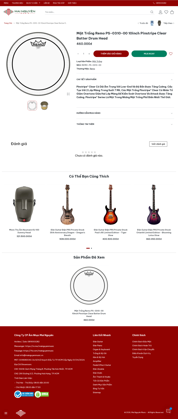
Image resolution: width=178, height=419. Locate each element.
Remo (92, 68)
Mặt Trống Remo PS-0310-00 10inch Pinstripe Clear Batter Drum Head (89, 314)
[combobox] (100, 12)
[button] (64, 64)
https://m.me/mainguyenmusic (39, 346)
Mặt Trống (97, 61)
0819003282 (33, 341)
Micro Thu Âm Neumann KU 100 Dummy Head (24, 231)
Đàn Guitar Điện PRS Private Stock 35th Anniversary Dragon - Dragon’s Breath (67, 233)
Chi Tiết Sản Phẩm (86, 79)
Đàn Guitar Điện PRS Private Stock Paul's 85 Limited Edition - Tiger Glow (110, 233)
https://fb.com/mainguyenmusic (38, 350)
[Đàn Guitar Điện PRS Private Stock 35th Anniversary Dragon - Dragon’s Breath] (67, 204)
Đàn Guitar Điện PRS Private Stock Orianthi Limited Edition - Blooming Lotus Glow (153, 233)
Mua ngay (149, 53)
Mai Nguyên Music (138, 412)
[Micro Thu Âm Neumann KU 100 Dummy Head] (24, 204)
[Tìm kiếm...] (152, 12)
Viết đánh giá (158, 144)
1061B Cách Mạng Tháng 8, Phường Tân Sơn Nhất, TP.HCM (45, 369)
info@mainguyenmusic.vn (31, 355)
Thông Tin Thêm (85, 124)
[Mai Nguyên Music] (19, 12)
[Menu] (6, 413)
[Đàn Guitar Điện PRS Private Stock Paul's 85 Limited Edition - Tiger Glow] (110, 204)
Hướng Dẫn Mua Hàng (88, 113)
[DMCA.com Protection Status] (41, 394)
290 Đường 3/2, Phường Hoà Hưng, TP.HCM (39, 373)
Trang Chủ (8, 23)
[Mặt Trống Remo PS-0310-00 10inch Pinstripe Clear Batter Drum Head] (89, 285)
